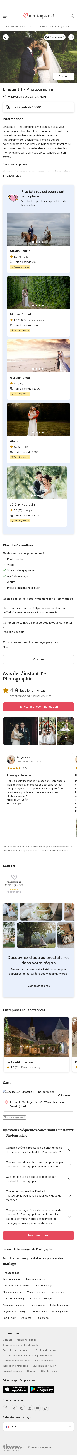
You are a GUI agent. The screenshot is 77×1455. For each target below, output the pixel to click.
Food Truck (9, 1317)
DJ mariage (42, 1317)
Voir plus (38, 659)
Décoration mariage (14, 1298)
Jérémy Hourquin (22, 504)
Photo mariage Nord (14, 1117)
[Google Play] (41, 1392)
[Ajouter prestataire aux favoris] (71, 37)
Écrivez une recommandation (38, 706)
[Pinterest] (22, 1408)
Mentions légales (27, 1339)
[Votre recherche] (6, 37)
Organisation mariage (15, 1311)
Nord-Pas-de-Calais (14, 26)
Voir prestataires (38, 986)
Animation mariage (13, 1304)
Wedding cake (60, 1311)
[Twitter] (14, 1408)
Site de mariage (50, 1371)
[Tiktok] (45, 1408)
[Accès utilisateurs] (72, 16)
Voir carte (64, 1095)
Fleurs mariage (37, 1304)
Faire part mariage (36, 1279)
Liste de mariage (59, 1304)
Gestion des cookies (47, 1350)
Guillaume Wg (20, 378)
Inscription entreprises (15, 1365)
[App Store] (15, 1392)
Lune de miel (39, 1311)
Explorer (63, 76)
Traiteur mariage (12, 1279)
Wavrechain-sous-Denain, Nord (27, 96)
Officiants (25, 1317)
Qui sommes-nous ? (44, 1365)
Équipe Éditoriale (12, 1371)
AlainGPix (17, 441)
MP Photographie (42, 1249)
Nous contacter (38, 1235)
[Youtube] (37, 1408)
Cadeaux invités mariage (17, 1285)
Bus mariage (57, 1292)
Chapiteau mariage (41, 1298)
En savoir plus (12, 175)
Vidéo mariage (44, 1285)
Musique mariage (12, 1292)
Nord (33, 26)
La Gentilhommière (20, 1062)
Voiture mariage (36, 1292)
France (15, 1426)
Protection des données (17, 1350)
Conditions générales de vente (21, 1345)
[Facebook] (6, 1408)
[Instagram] (30, 1408)
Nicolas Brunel (20, 314)
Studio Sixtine (20, 251)
